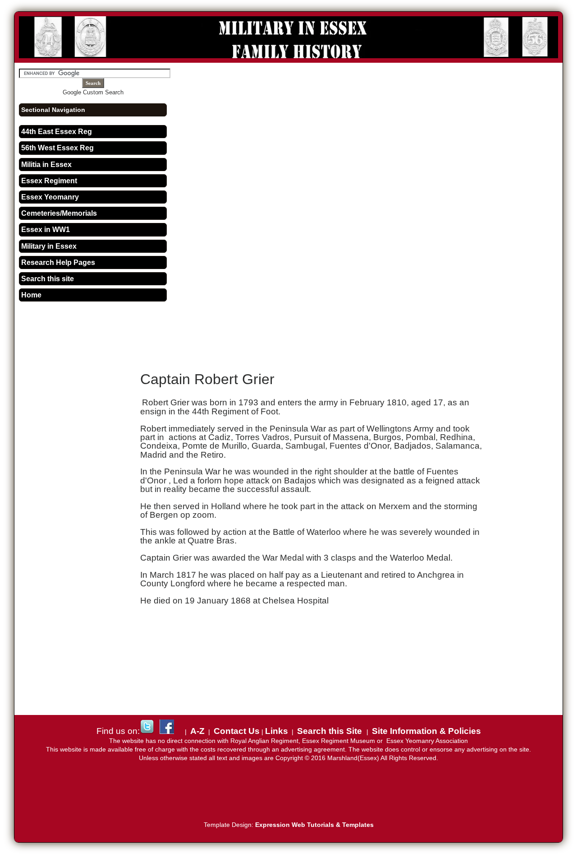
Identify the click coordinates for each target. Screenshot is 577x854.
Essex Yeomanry (50, 197)
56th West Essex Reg (57, 148)
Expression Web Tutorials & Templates (314, 825)
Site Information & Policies (426, 731)
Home (31, 295)
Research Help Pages (58, 262)
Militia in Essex (46, 164)
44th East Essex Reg (56, 131)
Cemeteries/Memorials (59, 213)
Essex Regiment (49, 181)
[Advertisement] (313, 329)
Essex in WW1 (45, 229)
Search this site (47, 279)
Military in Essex (49, 246)
